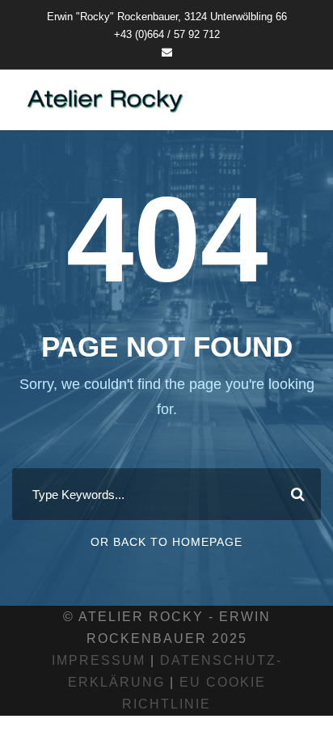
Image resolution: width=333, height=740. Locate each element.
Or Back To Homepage (166, 541)
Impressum (98, 660)
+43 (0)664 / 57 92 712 (167, 34)
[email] (167, 52)
